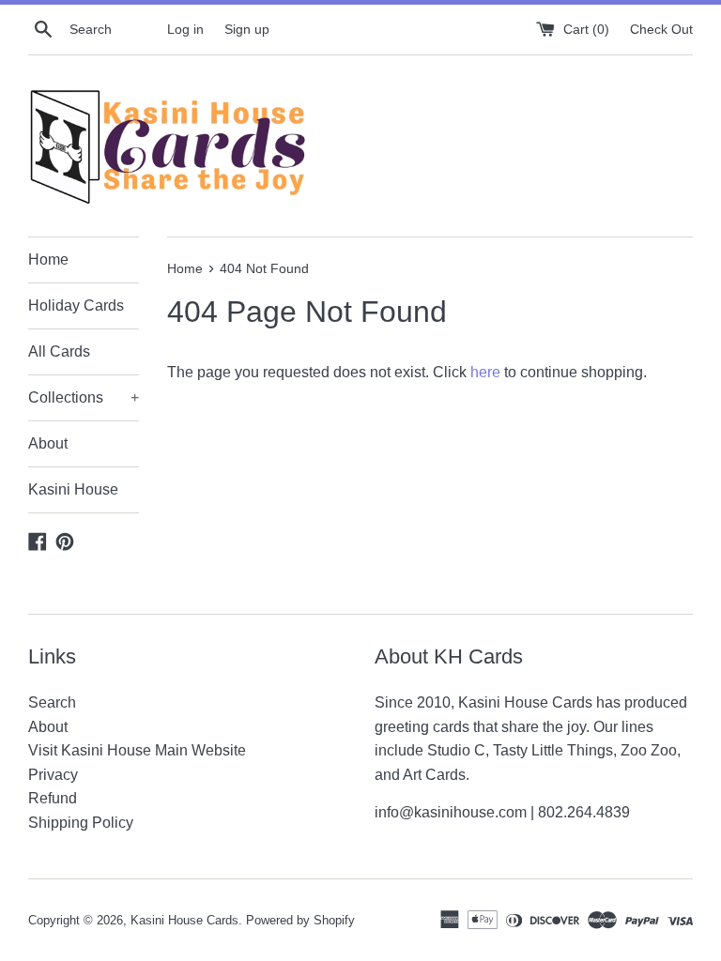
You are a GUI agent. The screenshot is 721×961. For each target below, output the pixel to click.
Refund (52, 798)
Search (52, 702)
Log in (185, 29)
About (48, 443)
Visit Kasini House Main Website (137, 750)
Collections (83, 397)
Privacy (53, 775)
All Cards (59, 351)
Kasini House (73, 489)
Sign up (246, 29)
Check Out (661, 29)
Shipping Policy (80, 823)
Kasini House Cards (184, 920)
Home (48, 259)
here (485, 372)
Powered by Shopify (300, 920)
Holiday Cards (76, 305)
